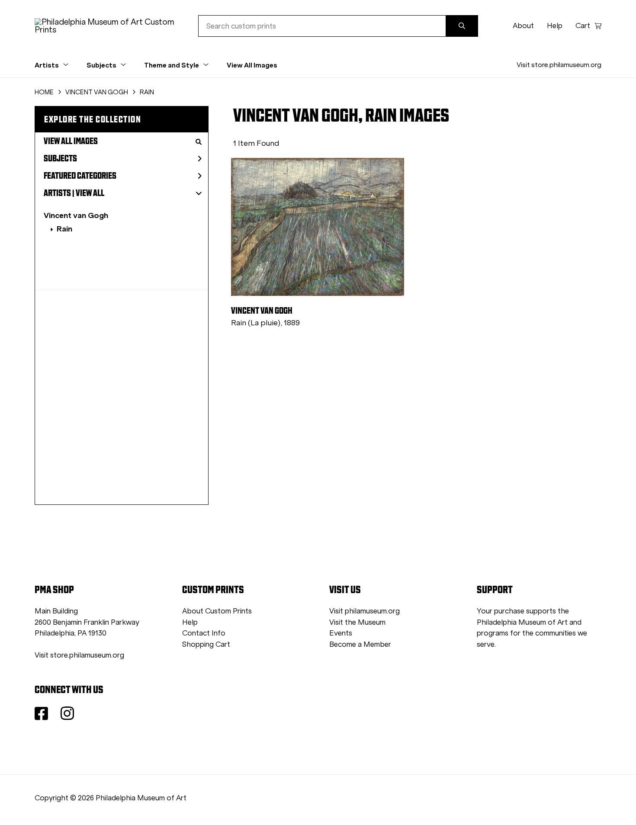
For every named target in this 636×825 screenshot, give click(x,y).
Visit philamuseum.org (364, 611)
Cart (582, 26)
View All (90, 193)
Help (554, 26)
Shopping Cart (206, 644)
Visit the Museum (357, 622)
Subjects (60, 158)
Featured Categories (80, 175)
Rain (64, 229)
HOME (44, 92)
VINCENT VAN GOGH (96, 92)
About (523, 26)
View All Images (252, 65)
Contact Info (203, 633)
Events (340, 633)
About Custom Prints (217, 611)
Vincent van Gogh (76, 215)
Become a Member (360, 644)
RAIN (147, 92)
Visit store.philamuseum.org (559, 64)
